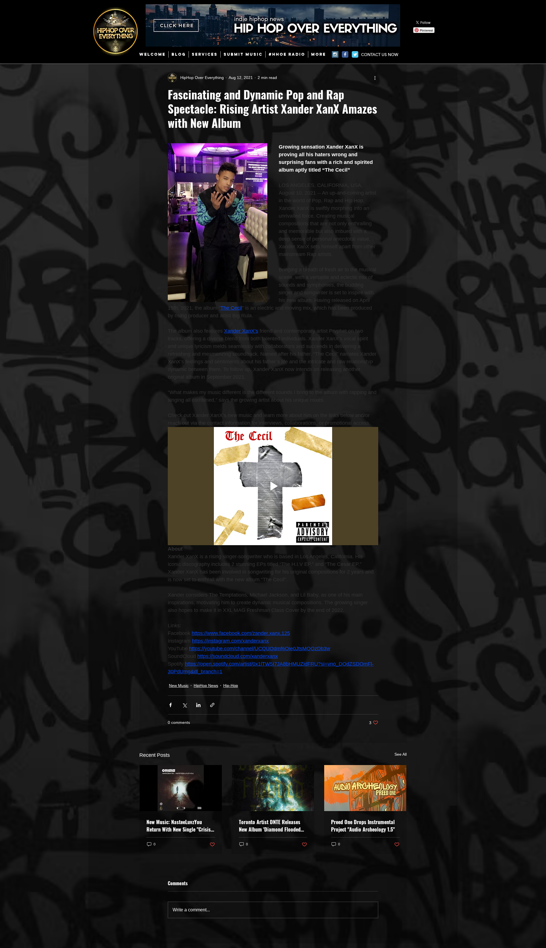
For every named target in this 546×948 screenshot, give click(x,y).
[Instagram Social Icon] (335, 54)
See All (400, 754)
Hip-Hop (230, 685)
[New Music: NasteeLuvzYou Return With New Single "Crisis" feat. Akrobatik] (181, 788)
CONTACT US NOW (379, 54)
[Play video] (273, 486)
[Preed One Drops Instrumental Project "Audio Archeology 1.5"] (365, 788)
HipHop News (206, 685)
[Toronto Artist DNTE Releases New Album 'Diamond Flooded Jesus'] (273, 788)
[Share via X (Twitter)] (184, 705)
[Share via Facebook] (170, 705)
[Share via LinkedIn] (198, 705)
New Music (179, 685)
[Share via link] (212, 705)
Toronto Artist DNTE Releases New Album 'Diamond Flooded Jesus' (270, 825)
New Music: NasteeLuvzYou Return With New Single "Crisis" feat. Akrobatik (179, 825)
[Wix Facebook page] (345, 54)
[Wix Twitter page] (355, 54)
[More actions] (374, 77)
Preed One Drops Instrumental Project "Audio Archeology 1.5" (363, 825)
